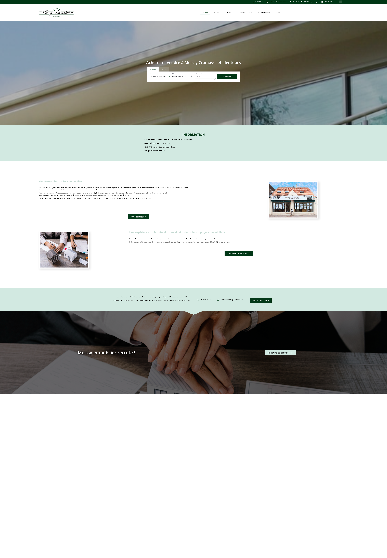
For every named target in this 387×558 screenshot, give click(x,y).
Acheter (217, 12)
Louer (229, 12)
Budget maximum (199, 74)
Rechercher (227, 77)
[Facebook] (340, 2)
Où (173, 74)
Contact (278, 12)
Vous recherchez (155, 74)
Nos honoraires (264, 12)
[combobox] (160, 76)
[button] (138, 216)
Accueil (205, 12)
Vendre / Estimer (244, 12)
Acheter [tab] (154, 69)
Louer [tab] (165, 69)
